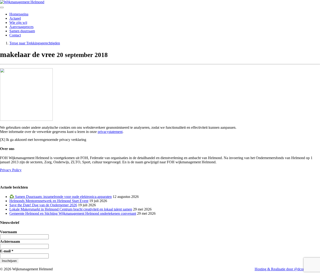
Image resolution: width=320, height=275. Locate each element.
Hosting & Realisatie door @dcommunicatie (287, 269)
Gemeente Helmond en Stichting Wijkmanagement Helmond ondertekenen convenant (72, 213)
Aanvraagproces (21, 27)
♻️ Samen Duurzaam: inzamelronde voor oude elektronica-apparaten (60, 197)
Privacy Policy (11, 170)
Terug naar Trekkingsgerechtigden (34, 43)
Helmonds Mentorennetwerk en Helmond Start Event (48, 201)
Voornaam (8, 232)
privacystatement (110, 132)
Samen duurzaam (22, 31)
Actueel (15, 18)
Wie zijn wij (18, 23)
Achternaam (10, 241)
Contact (15, 35)
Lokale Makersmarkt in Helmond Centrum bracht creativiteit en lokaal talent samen (70, 209)
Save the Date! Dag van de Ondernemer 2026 (43, 205)
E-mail (6, 251)
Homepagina (18, 14)
